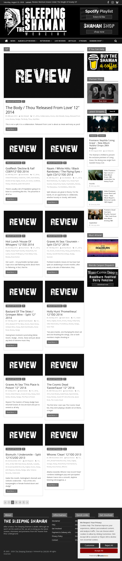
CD (59, 181)
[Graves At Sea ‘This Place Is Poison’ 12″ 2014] (23, 355)
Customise (89, 545)
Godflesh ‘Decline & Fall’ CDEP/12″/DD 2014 (20, 170)
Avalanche (21, 178)
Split (28, 470)
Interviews (45, 41)
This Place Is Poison (28, 397)
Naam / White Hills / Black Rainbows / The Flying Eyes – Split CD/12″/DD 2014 (64, 171)
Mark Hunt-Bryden (26, 321)
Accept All (99, 550)
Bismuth (29, 464)
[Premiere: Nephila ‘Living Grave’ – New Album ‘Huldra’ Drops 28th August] (102, 117)
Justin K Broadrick (24, 184)
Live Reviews (60, 41)
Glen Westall (24, 116)
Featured (93, 136)
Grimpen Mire (10, 327)
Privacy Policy (57, 536)
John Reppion (28, 461)
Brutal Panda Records (58, 461)
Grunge (49, 464)
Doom (52, 116)
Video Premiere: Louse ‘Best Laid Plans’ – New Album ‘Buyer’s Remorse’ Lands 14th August (110, 196)
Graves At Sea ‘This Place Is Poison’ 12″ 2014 (22, 386)
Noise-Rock (62, 464)
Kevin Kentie (23, 391)
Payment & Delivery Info (61, 532)
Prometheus (64, 324)
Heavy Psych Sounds (18, 251)
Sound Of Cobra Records (65, 397)
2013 (7, 464)
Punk (35, 254)
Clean (69, 461)
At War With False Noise (18, 464)
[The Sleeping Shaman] (6, 41)
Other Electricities (53, 324)
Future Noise (34, 324)
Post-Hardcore (71, 464)
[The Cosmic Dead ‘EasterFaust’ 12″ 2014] (64, 355)
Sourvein (50, 257)
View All (112, 111)
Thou (30, 119)
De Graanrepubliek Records (15, 467)
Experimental (73, 394)
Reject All (109, 545)
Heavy (67, 116)
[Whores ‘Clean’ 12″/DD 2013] (64, 425)
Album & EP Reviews (26, 41)
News (12, 41)
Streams (83, 41)
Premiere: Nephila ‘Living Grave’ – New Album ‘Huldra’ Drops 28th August (102, 144)
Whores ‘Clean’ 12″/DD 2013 (64, 454)
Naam (63, 184)
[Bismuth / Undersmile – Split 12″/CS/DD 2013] (23, 425)
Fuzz (67, 181)
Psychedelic (70, 184)
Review (12, 119)
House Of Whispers (17, 254)
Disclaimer (56, 521)
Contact (55, 540)
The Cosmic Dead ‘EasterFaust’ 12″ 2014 (60, 386)
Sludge (17, 119)
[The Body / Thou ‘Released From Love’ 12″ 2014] (44, 54)
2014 (37, 116)
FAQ (53, 525)
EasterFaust (64, 394)
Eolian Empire (15, 394)
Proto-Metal (29, 254)
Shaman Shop (95, 41)
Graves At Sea (59, 251)
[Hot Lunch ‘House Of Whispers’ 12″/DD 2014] (23, 212)
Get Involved (57, 528)
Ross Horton (25, 248)
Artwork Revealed (12, 178)
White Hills (71, 187)
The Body (24, 119)
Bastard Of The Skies (17, 324)
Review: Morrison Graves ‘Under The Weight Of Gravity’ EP (54, 2)
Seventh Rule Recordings (60, 254)
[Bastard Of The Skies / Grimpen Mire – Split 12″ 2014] (23, 282)
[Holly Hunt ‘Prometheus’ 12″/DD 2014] (64, 282)
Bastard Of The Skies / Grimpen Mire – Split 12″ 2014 (21, 314)
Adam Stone (65, 318)
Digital (18, 181)
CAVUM (46, 551)
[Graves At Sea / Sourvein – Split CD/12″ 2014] (64, 212)
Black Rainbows (52, 181)
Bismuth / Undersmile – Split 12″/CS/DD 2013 (23, 456)
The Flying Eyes (52, 187)
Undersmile (16, 473)
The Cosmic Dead (57, 400)
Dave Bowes (24, 175)
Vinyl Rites (36, 119)
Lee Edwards (109, 151)
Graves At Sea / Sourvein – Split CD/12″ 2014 (63, 243)
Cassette (36, 464)
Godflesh (37, 181)
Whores (64, 467)
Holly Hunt (75, 321)
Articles (72, 41)
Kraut (48, 397)
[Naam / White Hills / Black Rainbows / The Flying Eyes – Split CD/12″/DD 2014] (64, 139)
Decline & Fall (10, 181)
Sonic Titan (50, 327)
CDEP (28, 178)
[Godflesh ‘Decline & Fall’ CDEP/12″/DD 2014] (23, 139)
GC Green (29, 181)
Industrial (14, 184)
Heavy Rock (57, 184)
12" (34, 116)
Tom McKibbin (66, 178)
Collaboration (44, 116)
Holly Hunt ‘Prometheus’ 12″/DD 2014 (62, 313)
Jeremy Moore (66, 248)
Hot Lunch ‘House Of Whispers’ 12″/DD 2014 (20, 243)
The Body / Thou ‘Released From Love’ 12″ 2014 (42, 110)
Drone (64, 321)
